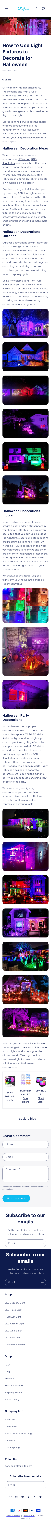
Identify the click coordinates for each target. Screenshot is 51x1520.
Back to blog (27, 1118)
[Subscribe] (42, 1243)
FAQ (7, 1365)
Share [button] (8, 80)
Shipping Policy (13, 1392)
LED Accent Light (14, 1324)
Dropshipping (12, 1447)
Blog (7, 1372)
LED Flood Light (13, 1310)
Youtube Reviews (14, 1385)
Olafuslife (25, 1518)
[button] (6, 8)
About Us (10, 1419)
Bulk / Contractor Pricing (18, 1433)
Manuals (9, 1379)
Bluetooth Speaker (15, 1345)
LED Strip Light (13, 1337)
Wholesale (10, 1440)
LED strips (24, 159)
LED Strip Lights (31, 1047)
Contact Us (11, 1426)
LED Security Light (15, 1303)
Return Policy (12, 1399)
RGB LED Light (13, 1317)
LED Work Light (13, 1331)
